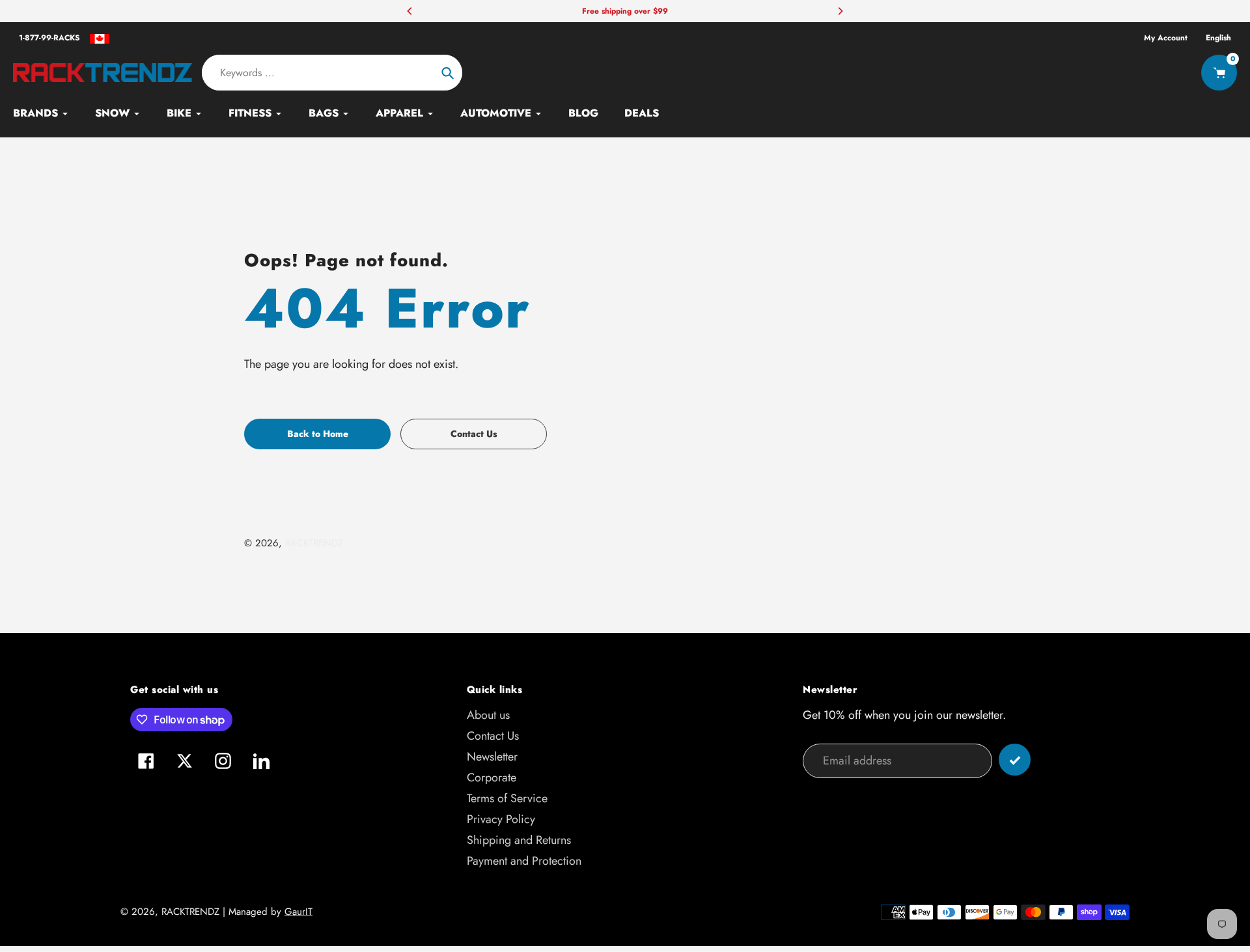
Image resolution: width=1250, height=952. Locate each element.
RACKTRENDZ (314, 543)
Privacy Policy (501, 819)
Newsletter (492, 756)
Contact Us (493, 735)
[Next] (839, 11)
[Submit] (1015, 760)
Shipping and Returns (519, 840)
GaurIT (298, 911)
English (1218, 38)
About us (488, 715)
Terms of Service (507, 798)
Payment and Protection (524, 860)
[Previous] (410, 11)
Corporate (491, 777)
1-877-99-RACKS (49, 38)
